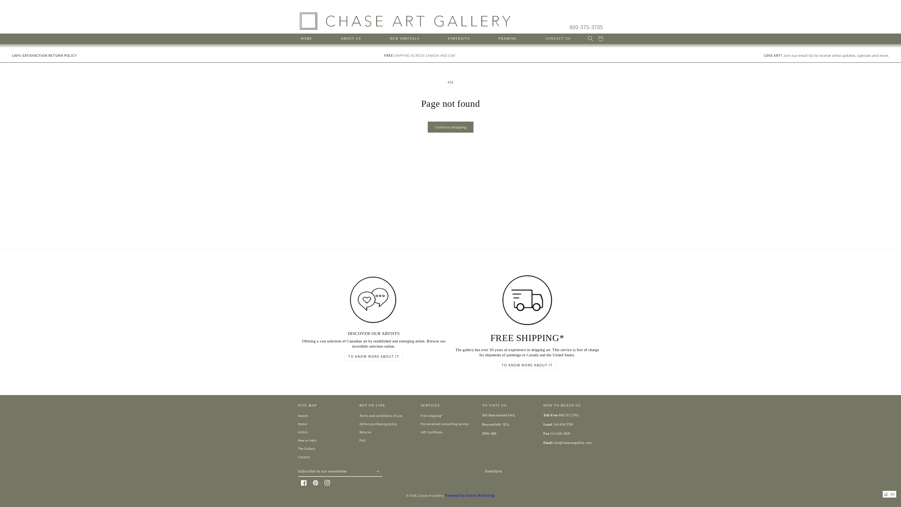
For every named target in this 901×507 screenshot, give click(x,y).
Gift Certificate (432, 432)
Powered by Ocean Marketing (470, 495)
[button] (590, 39)
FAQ (362, 440)
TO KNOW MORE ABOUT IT (373, 356)
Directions (493, 471)
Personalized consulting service (445, 424)
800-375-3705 (586, 27)
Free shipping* (432, 416)
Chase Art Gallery (431, 495)
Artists (303, 432)
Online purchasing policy (378, 424)
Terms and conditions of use (380, 416)
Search (303, 416)
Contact (304, 457)
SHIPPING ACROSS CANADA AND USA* (420, 55)
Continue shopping (450, 127)
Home (302, 424)
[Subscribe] (377, 471)
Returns (365, 432)
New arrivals (307, 440)
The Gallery (306, 448)
